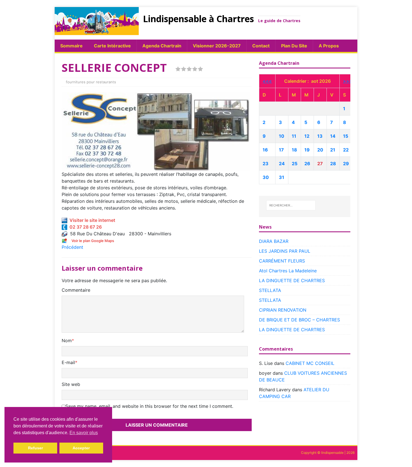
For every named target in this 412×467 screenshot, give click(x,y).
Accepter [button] (81, 448)
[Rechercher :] (290, 205)
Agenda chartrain (161, 46)
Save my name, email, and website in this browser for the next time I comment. (149, 406)
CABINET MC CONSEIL (310, 363)
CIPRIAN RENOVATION (282, 310)
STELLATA (270, 290)
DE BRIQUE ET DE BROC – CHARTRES (299, 320)
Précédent (72, 247)
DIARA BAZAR (273, 241)
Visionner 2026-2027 (217, 46)
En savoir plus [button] (84, 432)
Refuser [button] (35, 448)
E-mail (68, 362)
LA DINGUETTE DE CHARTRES (292, 280)
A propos (329, 46)
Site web (71, 384)
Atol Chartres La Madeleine (288, 270)
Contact (261, 46)
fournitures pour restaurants (91, 82)
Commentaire (76, 290)
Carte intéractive (112, 46)
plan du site (294, 46)
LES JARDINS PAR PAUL (284, 251)
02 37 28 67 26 (84, 227)
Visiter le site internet (91, 220)
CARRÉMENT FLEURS (282, 261)
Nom (67, 340)
